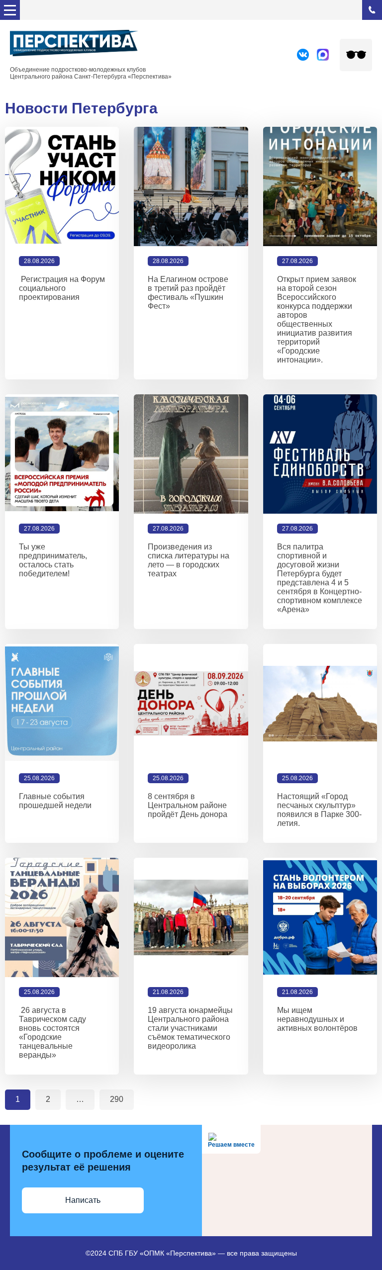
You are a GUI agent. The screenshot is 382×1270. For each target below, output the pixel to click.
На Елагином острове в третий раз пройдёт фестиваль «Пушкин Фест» (188, 292)
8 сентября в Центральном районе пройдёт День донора (187, 805)
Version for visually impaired (356, 55)
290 (116, 1099)
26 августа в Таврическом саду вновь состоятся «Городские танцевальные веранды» (52, 1032)
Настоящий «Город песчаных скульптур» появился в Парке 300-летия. (319, 809)
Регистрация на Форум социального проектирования (62, 288)
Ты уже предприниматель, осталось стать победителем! (53, 560)
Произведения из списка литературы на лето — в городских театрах (188, 560)
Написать (82, 1200)
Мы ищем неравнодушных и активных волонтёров (317, 1019)
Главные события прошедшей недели (55, 801)
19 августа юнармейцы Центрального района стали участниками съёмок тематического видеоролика (190, 1028)
